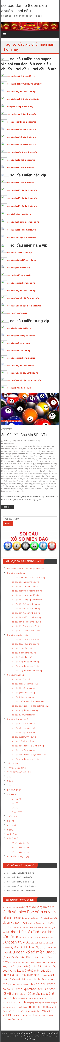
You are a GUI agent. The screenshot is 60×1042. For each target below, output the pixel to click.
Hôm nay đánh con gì (28, 974)
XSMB (10, 777)
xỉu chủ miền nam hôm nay (11, 489)
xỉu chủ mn (26, 489)
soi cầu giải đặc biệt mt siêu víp (21, 335)
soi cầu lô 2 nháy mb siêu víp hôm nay (24, 84)
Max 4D (15, 808)
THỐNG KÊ (12, 817)
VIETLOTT (11, 794)
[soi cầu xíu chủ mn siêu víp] (30, 408)
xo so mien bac (38, 1007)
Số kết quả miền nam (21, 852)
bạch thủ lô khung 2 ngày (18, 856)
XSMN (10, 781)
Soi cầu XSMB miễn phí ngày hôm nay (31, 999)
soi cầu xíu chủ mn (15, 479)
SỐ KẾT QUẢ (12, 839)
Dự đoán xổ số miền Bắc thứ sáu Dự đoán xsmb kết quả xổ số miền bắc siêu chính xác (29, 970)
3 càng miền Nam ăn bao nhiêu (28, 446)
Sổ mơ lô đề (12, 763)
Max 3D (15, 803)
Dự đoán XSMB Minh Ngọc (26, 947)
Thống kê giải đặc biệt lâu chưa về (38, 1003)
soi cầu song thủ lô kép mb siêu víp (27, 670)
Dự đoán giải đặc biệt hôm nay (24, 928)
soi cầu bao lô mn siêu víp (19, 275)
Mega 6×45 (16, 799)
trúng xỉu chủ (13, 481)
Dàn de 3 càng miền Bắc (45, 923)
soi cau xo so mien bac (22, 984)
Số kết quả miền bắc (20, 843)
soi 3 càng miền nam (9, 469)
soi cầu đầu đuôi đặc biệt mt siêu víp (24, 380)
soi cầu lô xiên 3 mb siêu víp (24, 653)
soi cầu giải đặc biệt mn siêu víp (21, 260)
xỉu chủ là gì (37, 484)
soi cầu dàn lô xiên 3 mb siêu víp (22, 198)
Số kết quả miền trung (21, 847)
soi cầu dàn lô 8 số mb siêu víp (21, 182)
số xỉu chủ (52, 466)
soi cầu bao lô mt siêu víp (18, 350)
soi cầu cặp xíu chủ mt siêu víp (25, 684)
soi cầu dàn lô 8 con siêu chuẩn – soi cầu (25, 569)
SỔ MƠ (10, 830)
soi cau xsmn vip (50, 479)
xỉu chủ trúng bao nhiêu (15, 491)
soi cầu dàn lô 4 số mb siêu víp (21, 160)
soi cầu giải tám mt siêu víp (23, 693)
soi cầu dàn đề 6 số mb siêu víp (21, 137)
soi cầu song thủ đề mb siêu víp (21, 122)
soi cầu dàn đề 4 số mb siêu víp (21, 129)
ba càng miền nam (15, 449)
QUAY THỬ (12, 834)
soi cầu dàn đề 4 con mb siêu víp (26, 604)
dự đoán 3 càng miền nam (19, 456)
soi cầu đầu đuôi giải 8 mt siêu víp (22, 373)
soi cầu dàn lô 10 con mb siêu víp (26, 622)
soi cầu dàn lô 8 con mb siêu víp (26, 639)
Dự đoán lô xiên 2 (27, 937)
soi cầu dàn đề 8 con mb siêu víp (26, 613)
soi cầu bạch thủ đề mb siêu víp (21, 114)
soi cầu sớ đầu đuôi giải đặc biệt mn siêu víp (31, 755)
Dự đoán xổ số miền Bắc (31, 952)
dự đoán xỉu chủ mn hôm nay (19, 461)
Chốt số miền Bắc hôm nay (26, 912)
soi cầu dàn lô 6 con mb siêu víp (26, 631)
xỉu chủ (39, 481)
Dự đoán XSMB (15, 942)
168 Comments (9, 444)
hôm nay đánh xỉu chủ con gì (23, 464)
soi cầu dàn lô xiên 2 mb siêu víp (22, 190)
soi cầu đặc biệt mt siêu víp (23, 688)
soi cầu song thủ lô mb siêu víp (21, 91)
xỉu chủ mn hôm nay (38, 489)
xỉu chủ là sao (48, 484)
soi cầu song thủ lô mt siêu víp (21, 365)
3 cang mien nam (10, 446)
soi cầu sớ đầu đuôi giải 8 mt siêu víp (28, 701)
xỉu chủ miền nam (25, 486)
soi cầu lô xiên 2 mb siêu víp (24, 648)
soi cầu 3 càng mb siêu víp (19, 214)
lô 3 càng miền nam (42, 464)
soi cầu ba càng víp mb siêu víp (25, 582)
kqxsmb (46, 975)
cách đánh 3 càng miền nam (16, 451)
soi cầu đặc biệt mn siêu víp (24, 732)
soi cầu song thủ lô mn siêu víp (21, 290)
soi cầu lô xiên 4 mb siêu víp (24, 657)
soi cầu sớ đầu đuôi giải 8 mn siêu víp (28, 746)
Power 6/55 (17, 812)
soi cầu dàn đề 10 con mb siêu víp (26, 617)
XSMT (10, 786)
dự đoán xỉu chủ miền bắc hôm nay (21, 459)
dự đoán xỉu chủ (36, 456)
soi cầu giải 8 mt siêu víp (18, 343)
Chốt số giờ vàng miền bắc (38, 907)
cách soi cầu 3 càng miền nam (38, 451)
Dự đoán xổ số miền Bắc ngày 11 (22, 962)
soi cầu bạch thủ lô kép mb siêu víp (23, 99)
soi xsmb (13, 1002)
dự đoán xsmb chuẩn (35, 943)
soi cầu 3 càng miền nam (27, 469)
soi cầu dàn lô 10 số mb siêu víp (21, 230)
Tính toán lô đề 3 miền (17, 768)
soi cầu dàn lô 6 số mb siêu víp (21, 167)
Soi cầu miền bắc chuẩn (17, 635)
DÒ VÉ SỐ (11, 825)
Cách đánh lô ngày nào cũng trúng (38, 918)
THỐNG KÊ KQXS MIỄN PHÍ (19, 772)
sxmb (22, 1002)
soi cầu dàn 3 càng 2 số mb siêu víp (23, 222)
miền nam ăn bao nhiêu (28, 466)
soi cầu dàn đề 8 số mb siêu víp (21, 145)
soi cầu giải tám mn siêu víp (24, 737)
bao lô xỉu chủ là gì (30, 449)
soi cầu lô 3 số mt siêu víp (19, 388)
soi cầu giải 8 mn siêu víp (18, 268)
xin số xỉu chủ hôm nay (27, 481)
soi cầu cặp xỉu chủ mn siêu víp (21, 283)
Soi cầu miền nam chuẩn (11, 421)
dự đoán (8, 927)
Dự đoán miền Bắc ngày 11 (45, 937)
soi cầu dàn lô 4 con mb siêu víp (26, 626)
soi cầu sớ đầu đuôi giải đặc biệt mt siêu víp (31, 706)
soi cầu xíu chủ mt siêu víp (23, 715)
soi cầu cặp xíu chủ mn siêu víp (25, 728)
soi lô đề (4, 481)
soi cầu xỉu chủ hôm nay (36, 474)
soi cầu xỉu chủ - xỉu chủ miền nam (14, 474)
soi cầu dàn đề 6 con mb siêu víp (26, 608)
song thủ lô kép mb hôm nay (20, 107)
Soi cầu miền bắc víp (16, 573)
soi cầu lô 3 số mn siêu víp (19, 313)
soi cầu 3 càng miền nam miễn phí (21, 471)
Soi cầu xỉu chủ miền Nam (25, 476)
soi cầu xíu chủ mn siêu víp (24, 435)
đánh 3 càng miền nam (39, 461)
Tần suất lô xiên (21, 1007)
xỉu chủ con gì (27, 484)
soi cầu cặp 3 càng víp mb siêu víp (27, 600)
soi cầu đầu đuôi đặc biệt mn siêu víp (24, 306)
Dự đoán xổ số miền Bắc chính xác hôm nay (29, 957)
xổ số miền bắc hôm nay (28, 1015)
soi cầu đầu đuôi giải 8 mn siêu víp (23, 298)
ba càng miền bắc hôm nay (12, 907)
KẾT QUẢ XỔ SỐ (14, 790)
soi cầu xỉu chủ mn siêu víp (19, 252)
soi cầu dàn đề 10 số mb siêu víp (22, 152)
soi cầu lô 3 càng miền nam (45, 471)
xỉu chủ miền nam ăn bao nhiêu (44, 486)
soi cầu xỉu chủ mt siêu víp (19, 328)
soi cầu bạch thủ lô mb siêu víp (21, 76)
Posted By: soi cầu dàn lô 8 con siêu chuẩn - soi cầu (22, 441)
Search (8, 523)
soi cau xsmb (45, 984)
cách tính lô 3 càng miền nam (29, 454)
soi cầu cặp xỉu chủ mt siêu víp (21, 358)
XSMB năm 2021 (43, 1010)
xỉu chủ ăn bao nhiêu (13, 484)
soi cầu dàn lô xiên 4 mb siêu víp (22, 206)
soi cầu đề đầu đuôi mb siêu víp (21, 238)
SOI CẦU (11, 821)
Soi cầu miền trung (15, 675)
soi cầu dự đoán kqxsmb (18, 989)
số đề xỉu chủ (42, 466)
